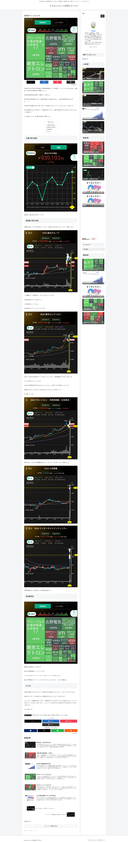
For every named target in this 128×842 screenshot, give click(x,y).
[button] (71, 82)
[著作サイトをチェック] (30, 730)
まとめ (48, 131)
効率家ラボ (85, 59)
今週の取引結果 (51, 125)
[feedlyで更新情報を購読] (57, 730)
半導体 (46, 715)
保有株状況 (49, 129)
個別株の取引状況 (51, 127)
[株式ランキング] (85, 239)
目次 (49, 122)
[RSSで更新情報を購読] (71, 730)
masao (93, 31)
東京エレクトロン (60, 715)
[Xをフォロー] (44, 730)
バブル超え (40, 715)
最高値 (54, 715)
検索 (83, 13)
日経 (50, 715)
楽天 (66, 715)
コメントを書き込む (51, 826)
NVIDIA (35, 715)
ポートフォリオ (28, 715)
